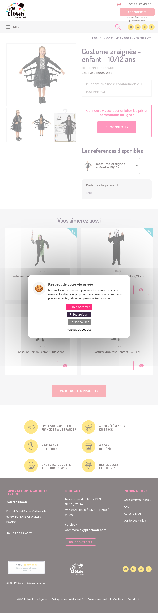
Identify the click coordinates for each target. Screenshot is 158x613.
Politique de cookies (79, 329)
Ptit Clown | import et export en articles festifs (16, 10)
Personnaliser (79, 322)
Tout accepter (80, 307)
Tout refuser (80, 314)
